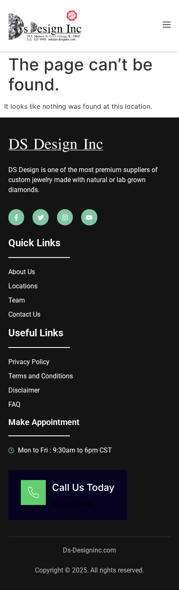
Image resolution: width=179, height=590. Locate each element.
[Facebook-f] (16, 217)
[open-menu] (166, 26)
